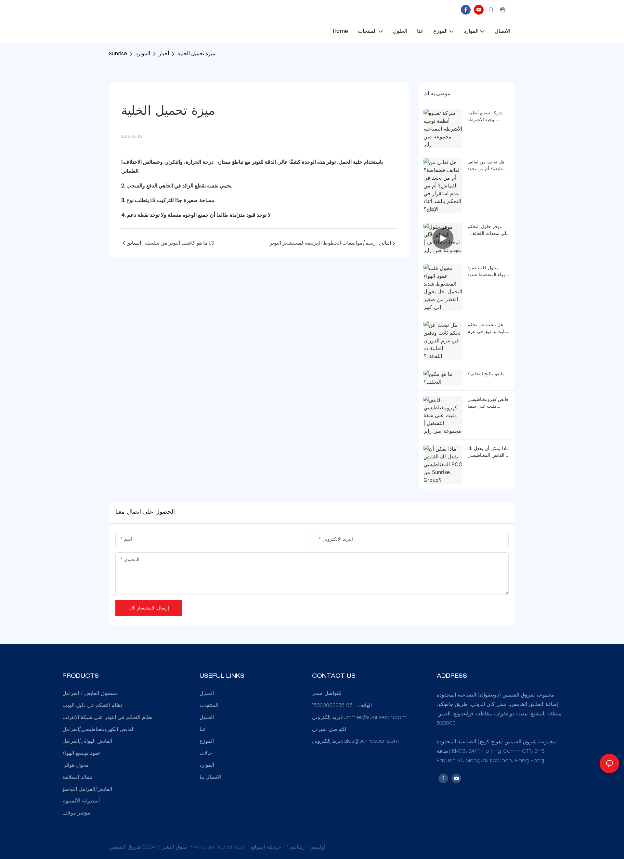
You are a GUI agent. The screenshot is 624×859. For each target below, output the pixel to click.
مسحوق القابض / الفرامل (90, 693)
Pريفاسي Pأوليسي (305, 847)
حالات (206, 753)
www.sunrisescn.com (221, 847)
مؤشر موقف (76, 812)
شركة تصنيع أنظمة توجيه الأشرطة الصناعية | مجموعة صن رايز (485, 116)
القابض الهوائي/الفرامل (87, 741)
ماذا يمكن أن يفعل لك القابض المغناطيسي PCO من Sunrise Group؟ (488, 451)
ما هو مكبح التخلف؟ (486, 373)
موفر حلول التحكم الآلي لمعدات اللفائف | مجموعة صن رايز (488, 230)
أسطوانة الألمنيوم (81, 800)
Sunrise (118, 53)
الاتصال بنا (210, 777)
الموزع (207, 741)
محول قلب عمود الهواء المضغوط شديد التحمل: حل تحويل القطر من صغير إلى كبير (487, 271)
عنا (203, 729)
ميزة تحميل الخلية (196, 53)
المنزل (207, 693)
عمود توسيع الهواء (81, 753)
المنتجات (209, 705)
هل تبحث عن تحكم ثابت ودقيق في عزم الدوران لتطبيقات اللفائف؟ (486, 328)
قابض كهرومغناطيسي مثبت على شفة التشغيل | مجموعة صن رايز (487, 402)
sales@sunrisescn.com (370, 741)
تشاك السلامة (77, 777)
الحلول (207, 717)
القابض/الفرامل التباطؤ (87, 789)
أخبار (164, 53)
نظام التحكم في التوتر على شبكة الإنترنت (107, 717)
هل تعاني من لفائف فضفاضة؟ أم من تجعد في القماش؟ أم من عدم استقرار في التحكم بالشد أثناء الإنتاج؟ (488, 165)
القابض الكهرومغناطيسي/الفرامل (98, 729)
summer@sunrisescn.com (373, 717)
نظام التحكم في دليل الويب (92, 705)
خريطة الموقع (267, 847)
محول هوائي (75, 765)
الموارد (143, 53)
